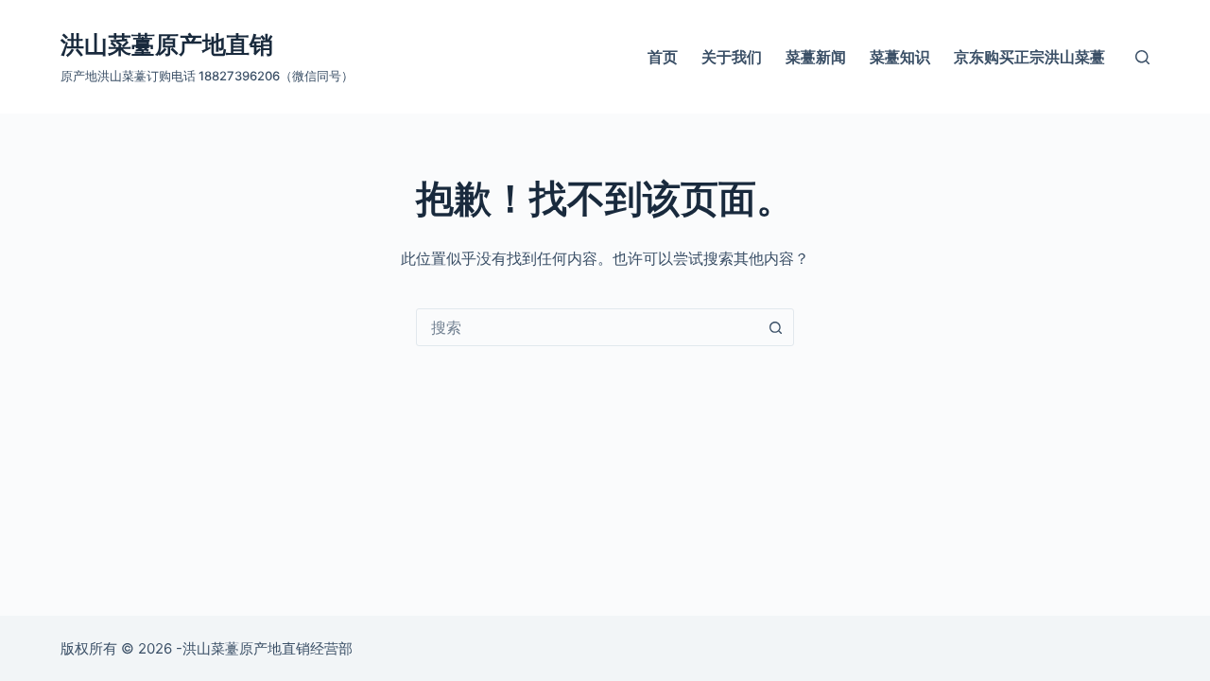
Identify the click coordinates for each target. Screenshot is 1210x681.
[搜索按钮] (775, 327)
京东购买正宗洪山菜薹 (1029, 56)
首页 (663, 56)
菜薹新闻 (816, 56)
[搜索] (1142, 57)
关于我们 (731, 56)
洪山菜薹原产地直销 (166, 44)
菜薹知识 (900, 56)
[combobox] (587, 327)
